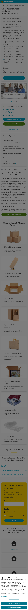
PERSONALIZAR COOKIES (14, 599)
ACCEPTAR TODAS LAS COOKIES (14, 607)
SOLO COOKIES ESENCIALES (14, 603)
